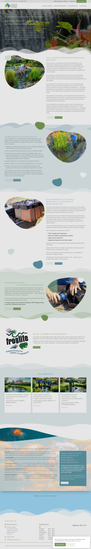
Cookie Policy (78, 540)
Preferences (70, 544)
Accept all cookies (60, 544)
